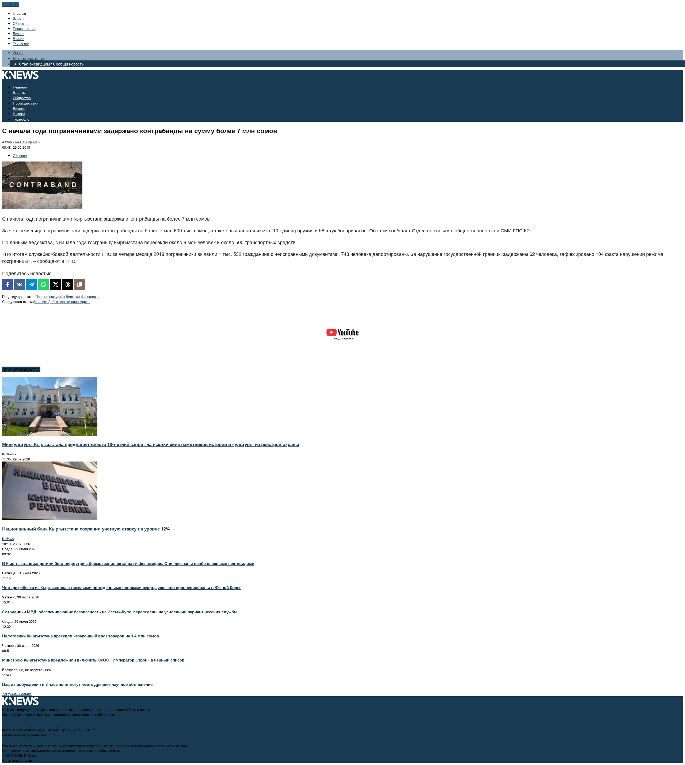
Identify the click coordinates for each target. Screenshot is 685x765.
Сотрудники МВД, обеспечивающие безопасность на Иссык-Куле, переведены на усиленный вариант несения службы (119, 612)
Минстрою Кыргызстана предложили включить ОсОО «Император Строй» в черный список (93, 660)
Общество (21, 23)
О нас (18, 52)
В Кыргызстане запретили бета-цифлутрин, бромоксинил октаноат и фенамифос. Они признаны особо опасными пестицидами (128, 563)
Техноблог (21, 43)
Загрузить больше (17, 693)
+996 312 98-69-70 (16, 724)
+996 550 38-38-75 (62, 734)
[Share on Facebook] (7, 284)
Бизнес (18, 33)
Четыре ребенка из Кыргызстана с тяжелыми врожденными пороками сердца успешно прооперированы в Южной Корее (121, 587)
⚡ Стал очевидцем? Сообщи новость (48, 64)
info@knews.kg (45, 724)
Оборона (20, 155)
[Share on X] (55, 284)
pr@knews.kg (89, 734)
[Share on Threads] (67, 284)
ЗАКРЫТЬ (10, 4)
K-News (8, 453)
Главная (19, 13)
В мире (18, 38)
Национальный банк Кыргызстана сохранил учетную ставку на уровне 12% (86, 528)
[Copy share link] (79, 284)
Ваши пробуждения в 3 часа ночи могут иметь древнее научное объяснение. (78, 684)
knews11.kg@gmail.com (78, 724)
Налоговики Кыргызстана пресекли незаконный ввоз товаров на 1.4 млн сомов (80, 636)
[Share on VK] (19, 284)
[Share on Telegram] (31, 284)
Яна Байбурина (25, 141)
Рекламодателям (28, 58)
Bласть (19, 18)
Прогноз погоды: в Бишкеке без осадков (67, 296)
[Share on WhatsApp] (43, 284)
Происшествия (24, 28)
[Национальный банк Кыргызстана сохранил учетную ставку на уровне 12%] (49, 518)
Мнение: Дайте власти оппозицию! (62, 301)
